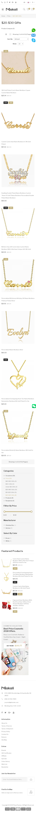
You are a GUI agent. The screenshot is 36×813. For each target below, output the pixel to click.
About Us (4, 723)
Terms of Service (7, 726)
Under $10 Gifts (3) (11, 487)
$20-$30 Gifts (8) (11, 495)
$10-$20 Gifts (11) (11, 492)
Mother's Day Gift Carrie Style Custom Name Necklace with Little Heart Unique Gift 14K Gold (16, 248)
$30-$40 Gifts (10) (11, 489)
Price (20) (9, 478)
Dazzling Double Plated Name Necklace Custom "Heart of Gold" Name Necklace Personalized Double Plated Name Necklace (18, 195)
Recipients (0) (10, 500)
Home (3, 16)
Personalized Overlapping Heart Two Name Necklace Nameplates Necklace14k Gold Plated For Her (23, 574)
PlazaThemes (17, 805)
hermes (9, 528)
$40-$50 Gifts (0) (11, 481)
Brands (4, 750)
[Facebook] (7, 2)
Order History (6, 761)
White (8, 541)
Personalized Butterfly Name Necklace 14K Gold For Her (17, 451)
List (10, 34)
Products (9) (9, 498)
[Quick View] (30, 83)
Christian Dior (11, 525)
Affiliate (4, 756)
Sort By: (10, 39)
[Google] (13, 2)
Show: (15, 44)
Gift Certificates (6, 753)
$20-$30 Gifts (17, 16)
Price (8, 16)
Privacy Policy (6, 731)
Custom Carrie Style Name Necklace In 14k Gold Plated (21, 587)
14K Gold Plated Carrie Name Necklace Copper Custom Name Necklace (16, 91)
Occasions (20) (10, 475)
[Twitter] (9, 2)
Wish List (4, 764)
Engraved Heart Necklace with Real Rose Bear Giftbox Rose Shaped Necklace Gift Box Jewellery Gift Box (22, 602)
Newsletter (5, 767)
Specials (4, 758)
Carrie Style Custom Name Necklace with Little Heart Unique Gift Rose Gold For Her (23, 560)
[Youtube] (15, 2)
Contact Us (5, 734)
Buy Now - (14, 646)
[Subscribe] (31, 779)
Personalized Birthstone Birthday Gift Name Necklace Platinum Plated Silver (18, 299)
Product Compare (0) (8, 28)
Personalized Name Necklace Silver (12, 349)
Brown (8, 538)
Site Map (4, 740)
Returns (4, 737)
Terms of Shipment (7, 729)
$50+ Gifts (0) (10, 484)
